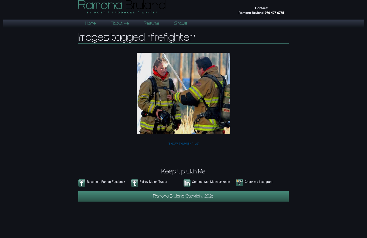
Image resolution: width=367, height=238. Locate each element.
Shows (180, 24)
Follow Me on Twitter (153, 181)
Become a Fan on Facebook (106, 181)
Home (90, 24)
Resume (151, 24)
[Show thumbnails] (183, 143)
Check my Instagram (258, 181)
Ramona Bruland (169, 196)
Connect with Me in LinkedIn (211, 181)
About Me (120, 24)
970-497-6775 (274, 12)
